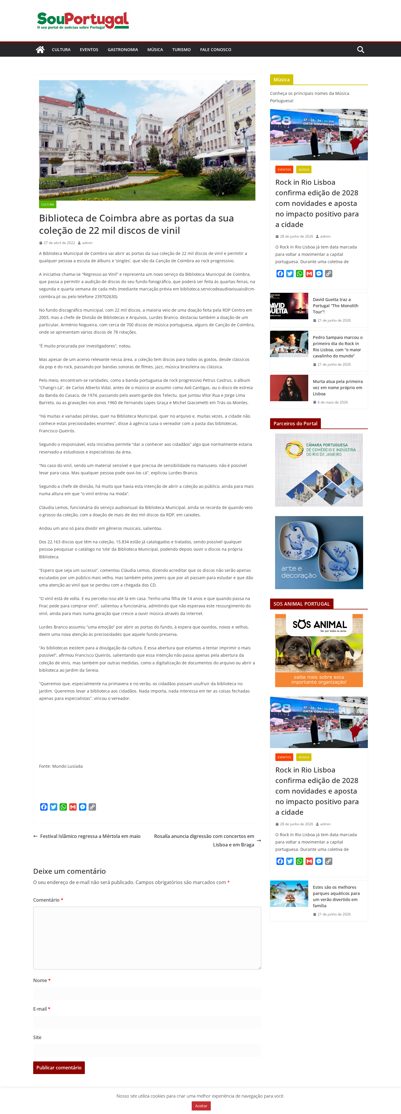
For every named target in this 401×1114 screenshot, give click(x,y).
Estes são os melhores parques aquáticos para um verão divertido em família (336, 896)
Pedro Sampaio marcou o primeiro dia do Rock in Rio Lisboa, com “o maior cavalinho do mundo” (338, 347)
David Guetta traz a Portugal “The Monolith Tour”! (335, 306)
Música (155, 49)
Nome (42, 980)
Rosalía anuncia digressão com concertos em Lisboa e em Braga (204, 840)
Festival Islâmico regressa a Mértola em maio (90, 836)
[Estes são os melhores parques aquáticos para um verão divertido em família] (289, 901)
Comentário (48, 900)
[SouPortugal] (40, 50)
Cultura (61, 49)
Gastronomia (123, 49)
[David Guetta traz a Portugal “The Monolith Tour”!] (289, 310)
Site (37, 1037)
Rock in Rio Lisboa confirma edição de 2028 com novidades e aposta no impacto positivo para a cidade (317, 203)
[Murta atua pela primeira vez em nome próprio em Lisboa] (289, 392)
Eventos (89, 49)
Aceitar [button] (201, 1105)
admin (87, 242)
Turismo (181, 49)
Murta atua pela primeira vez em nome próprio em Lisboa (338, 387)
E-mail (41, 1009)
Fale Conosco (215, 49)
